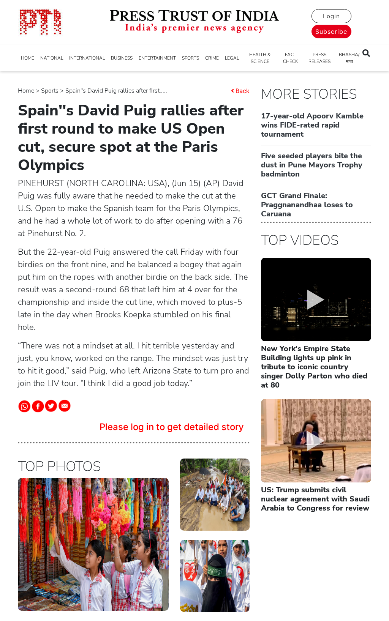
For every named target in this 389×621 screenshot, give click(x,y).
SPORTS (190, 58)
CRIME (212, 58)
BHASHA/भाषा (349, 58)
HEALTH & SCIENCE (259, 58)
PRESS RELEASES (319, 58)
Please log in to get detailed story (172, 426)
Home (26, 91)
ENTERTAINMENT (157, 58)
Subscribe (331, 31)
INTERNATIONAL (87, 58)
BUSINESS (122, 58)
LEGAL (232, 58)
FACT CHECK (290, 58)
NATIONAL (51, 58)
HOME (27, 58)
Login (331, 16)
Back (243, 91)
